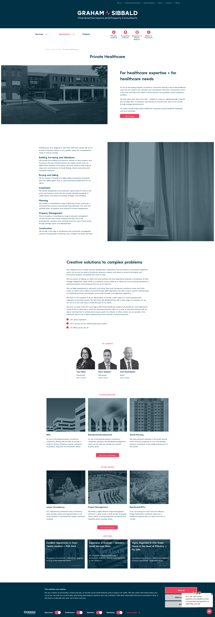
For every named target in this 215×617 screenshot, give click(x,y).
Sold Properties (149, 3)
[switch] (79, 612)
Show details (132, 613)
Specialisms (64, 34)
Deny (181, 604)
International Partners (132, 3)
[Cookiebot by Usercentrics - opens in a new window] (30, 612)
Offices (177, 3)
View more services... (107, 527)
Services (39, 34)
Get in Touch (129, 116)
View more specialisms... (107, 455)
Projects (86, 34)
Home (47, 49)
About (119, 3)
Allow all (181, 590)
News (160, 3)
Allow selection (181, 597)
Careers (168, 3)
